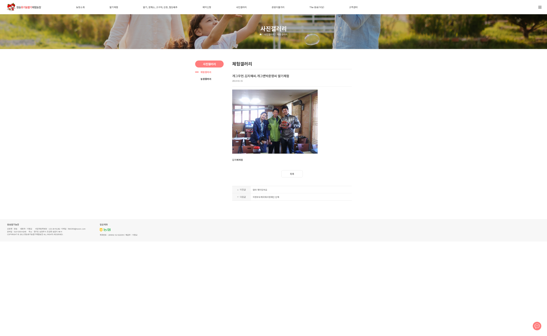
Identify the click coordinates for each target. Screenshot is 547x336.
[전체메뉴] (540, 7)
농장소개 (80, 7)
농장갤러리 (206, 79)
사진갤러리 (241, 7)
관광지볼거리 (278, 7)
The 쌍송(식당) (316, 7)
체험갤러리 (206, 72)
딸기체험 (114, 7)
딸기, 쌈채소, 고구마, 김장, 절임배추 (160, 7)
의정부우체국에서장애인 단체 (266, 196)
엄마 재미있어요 (260, 189)
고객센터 (353, 7)
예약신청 (207, 7)
